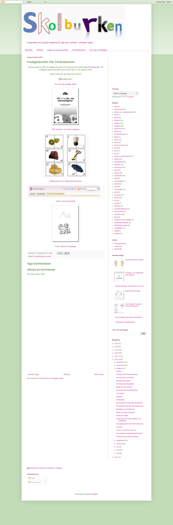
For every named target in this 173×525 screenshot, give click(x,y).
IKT (115, 148)
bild (115, 115)
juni (118, 450)
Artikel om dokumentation (125, 412)
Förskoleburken (78, 50)
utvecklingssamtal (120, 225)
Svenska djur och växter (125, 377)
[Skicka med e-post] (58, 253)
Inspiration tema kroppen (134, 260)
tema (116, 217)
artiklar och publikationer (123, 112)
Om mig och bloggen (98, 50)
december (120, 362)
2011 (117, 457)
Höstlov (119, 371)
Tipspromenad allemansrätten (127, 437)
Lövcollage (120, 393)
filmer (116, 131)
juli (118, 447)
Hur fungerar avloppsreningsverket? (129, 433)
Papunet (119, 397)
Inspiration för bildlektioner (125, 322)
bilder (116, 118)
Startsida (28, 50)
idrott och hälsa (119, 145)
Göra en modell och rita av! (126, 430)
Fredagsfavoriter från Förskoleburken (129, 406)
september (121, 440)
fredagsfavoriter (39, 256)
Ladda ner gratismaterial (57, 50)
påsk (116, 192)
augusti (119, 444)
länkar (116, 159)
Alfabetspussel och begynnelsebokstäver (65, 181)
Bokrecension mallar (132, 291)
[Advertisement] (65, 353)
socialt (116, 203)
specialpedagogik (120, 209)
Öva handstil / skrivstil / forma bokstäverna (133, 305)
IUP (115, 151)
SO (115, 200)
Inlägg (32, 478)
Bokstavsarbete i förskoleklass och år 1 (130, 286)
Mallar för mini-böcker (124, 387)
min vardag (118, 181)
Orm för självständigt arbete (65, 84)
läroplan (117, 164)
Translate (130, 97)
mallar (116, 173)
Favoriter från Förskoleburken (127, 374)
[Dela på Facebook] (66, 253)
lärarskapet (118, 162)
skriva (116, 198)
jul (115, 154)
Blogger (95, 494)
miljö (116, 178)
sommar (117, 206)
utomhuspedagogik (121, 223)
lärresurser (118, 167)
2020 (117, 343)
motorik (117, 184)
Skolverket (118, 249)
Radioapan (120, 400)
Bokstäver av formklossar (125, 409)
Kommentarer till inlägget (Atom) (52, 378)
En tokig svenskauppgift (125, 384)
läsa (115, 170)
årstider (117, 234)
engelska (117, 126)
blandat (117, 120)
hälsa (116, 142)
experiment (118, 129)
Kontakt (39, 50)
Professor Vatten (122, 416)
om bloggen (118, 189)
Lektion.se (118, 246)
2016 (117, 347)
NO (115, 187)
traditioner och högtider (122, 220)
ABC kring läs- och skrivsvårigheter (65, 129)
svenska (48, 256)
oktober (119, 368)
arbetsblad (118, 109)
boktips (116, 123)
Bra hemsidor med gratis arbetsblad (129, 317)
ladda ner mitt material (122, 156)
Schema (119, 427)
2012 (117, 359)
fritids (116, 137)
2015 (117, 350)
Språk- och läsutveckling (65, 201)
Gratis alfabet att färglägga (65, 246)
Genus (116, 140)
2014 (117, 353)
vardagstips (118, 228)
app (115, 107)
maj (118, 453)
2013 (117, 356)
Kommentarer (35, 482)
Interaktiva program (123, 381)
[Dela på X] (63, 253)
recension (118, 195)
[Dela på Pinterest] (68, 253)
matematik (118, 176)
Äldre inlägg (98, 374)
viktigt (116, 231)
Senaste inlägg (33, 374)
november (120, 365)
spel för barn (118, 211)
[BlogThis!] (60, 253)
